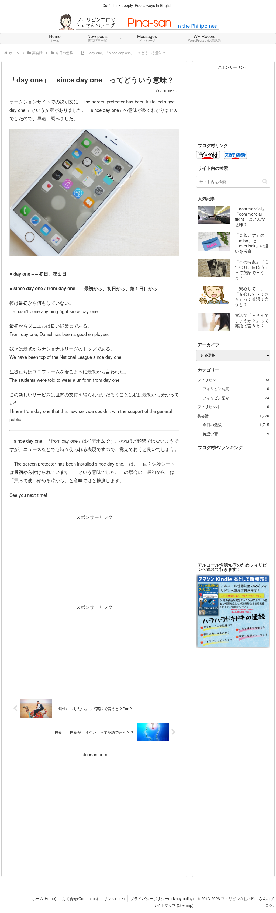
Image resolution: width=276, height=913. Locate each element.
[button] (265, 181)
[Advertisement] (94, 558)
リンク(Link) (114, 898)
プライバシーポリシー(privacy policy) (162, 898)
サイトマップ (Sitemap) (173, 905)
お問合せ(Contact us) (80, 898)
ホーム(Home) (44, 898)
